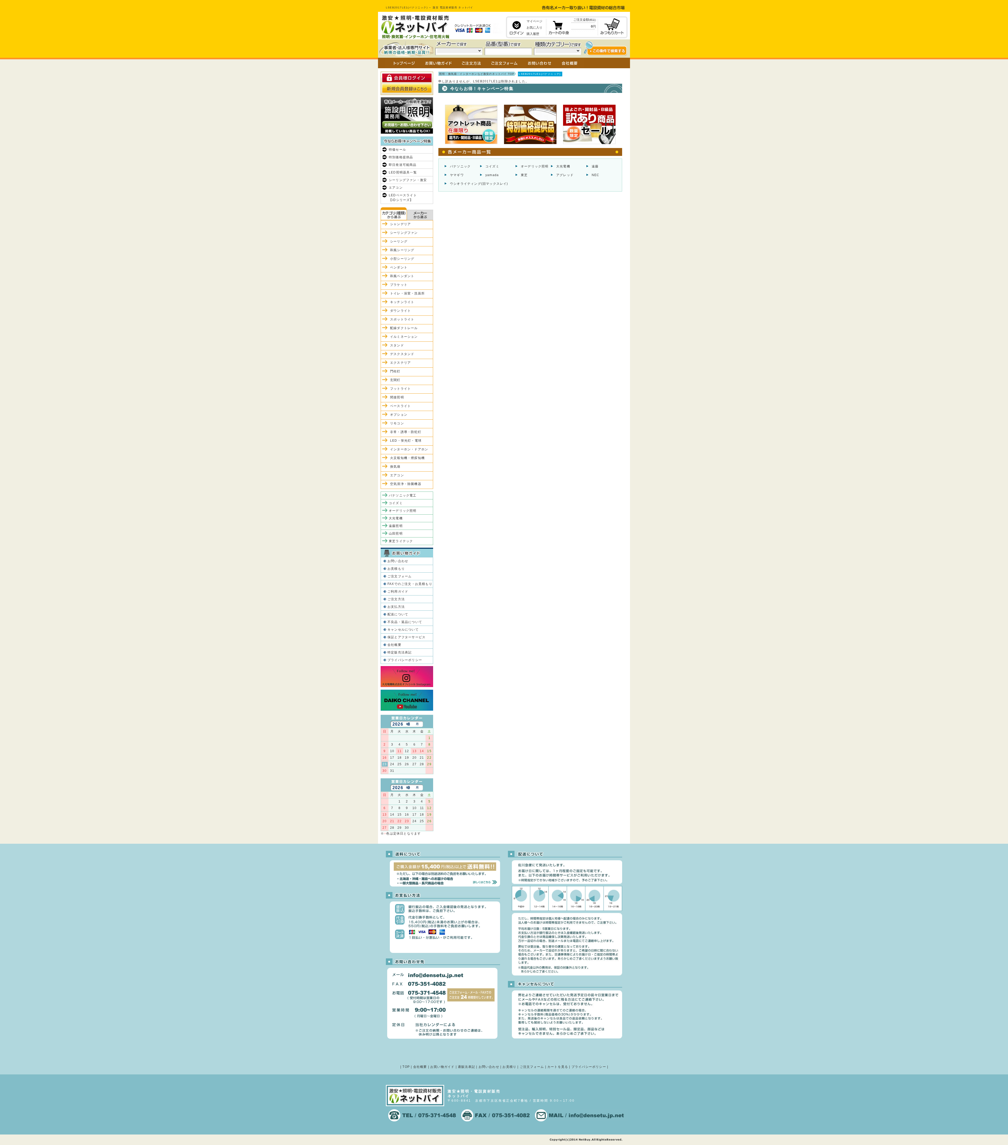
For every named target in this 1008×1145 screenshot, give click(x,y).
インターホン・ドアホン (409, 449)
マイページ (534, 21)
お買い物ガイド (442, 1067)
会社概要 (394, 645)
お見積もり (396, 569)
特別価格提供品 (401, 157)
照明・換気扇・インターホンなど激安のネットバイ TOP (476, 73)
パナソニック (460, 166)
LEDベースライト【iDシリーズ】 (403, 197)
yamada (492, 175)
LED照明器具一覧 (403, 172)
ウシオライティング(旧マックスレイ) (479, 184)
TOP (406, 1067)
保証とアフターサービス (406, 637)
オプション (398, 414)
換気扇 (395, 466)
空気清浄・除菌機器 (405, 484)
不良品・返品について (404, 622)
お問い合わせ (397, 561)
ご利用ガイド (397, 591)
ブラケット (398, 285)
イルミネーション (404, 337)
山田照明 (396, 533)
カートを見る (557, 1067)
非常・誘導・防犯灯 (405, 432)
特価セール (397, 149)
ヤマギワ (457, 175)
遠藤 (595, 166)
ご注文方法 (396, 599)
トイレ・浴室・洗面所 (407, 293)
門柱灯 (395, 371)
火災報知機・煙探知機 (407, 458)
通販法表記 (466, 1067)
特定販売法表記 (399, 652)
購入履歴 (533, 34)
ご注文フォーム (399, 576)
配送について (397, 614)
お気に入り (534, 27)
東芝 (524, 175)
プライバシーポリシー (404, 660)
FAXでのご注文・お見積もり (409, 584)
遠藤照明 (396, 526)
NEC (596, 175)
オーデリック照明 (535, 166)
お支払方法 (396, 607)
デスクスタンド (402, 354)
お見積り (509, 1067)
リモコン (397, 423)
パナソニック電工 (403, 495)
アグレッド (565, 175)
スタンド (397, 345)
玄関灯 (395, 380)
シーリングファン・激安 (408, 180)
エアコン (396, 187)
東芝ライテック (401, 541)
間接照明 (397, 397)
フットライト (400, 389)
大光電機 (563, 166)
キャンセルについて (403, 629)
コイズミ (492, 166)
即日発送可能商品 (403, 165)
